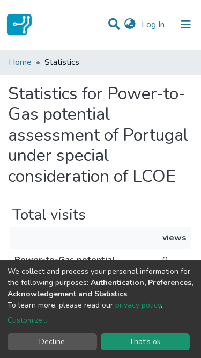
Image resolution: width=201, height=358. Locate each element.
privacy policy (138, 305)
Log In (154, 25)
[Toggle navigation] (186, 24)
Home (20, 62)
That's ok (145, 342)
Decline (52, 342)
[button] (130, 24)
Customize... (27, 320)
